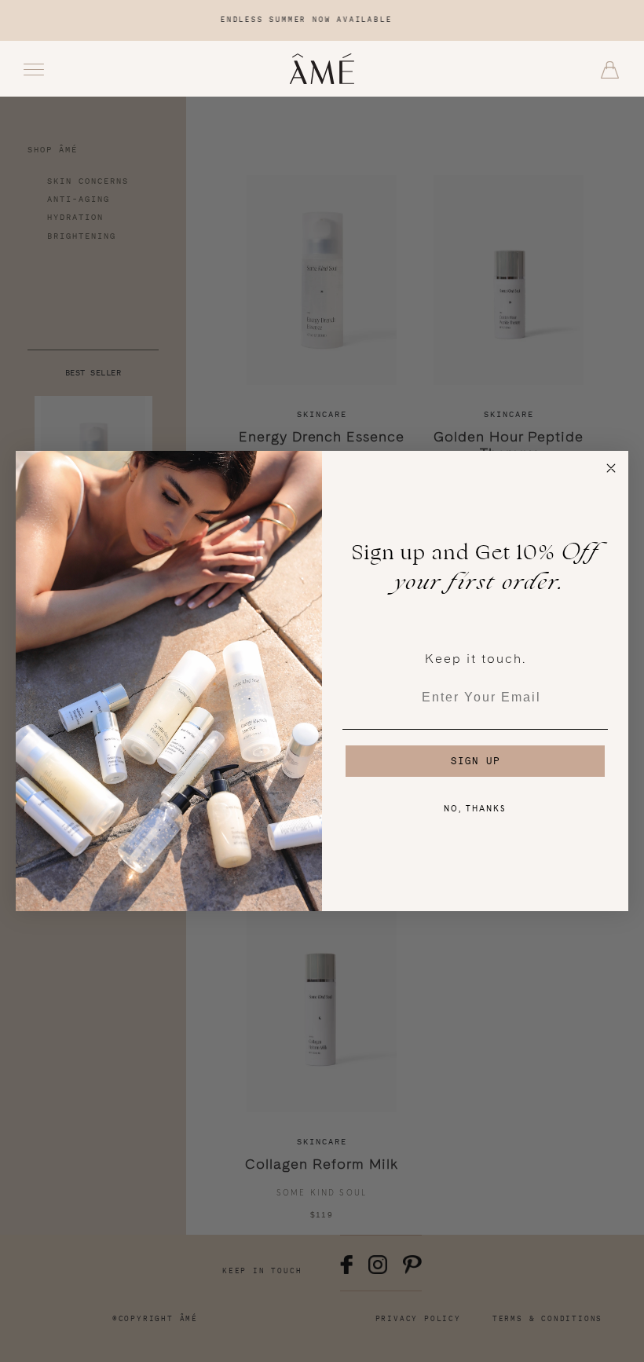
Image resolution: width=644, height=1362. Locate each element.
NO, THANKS (475, 808)
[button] (609, 70)
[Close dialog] (611, 468)
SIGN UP (475, 761)
